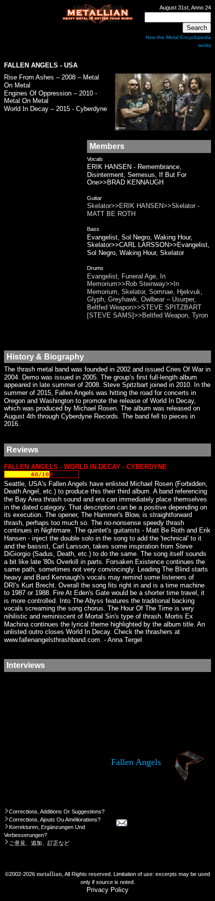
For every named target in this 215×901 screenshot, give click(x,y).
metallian (49, 874)
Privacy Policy (107, 890)
